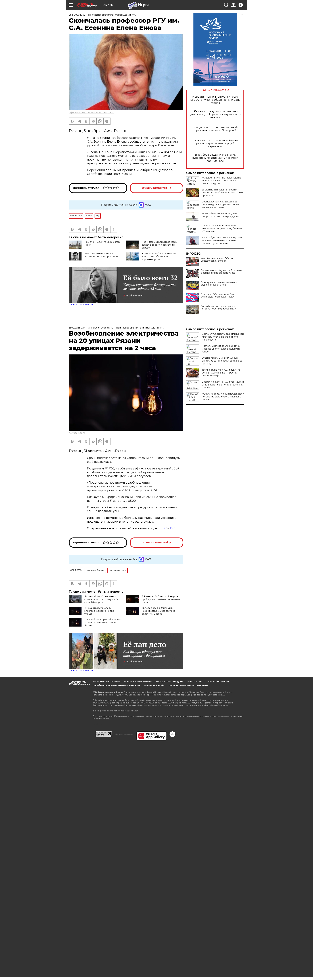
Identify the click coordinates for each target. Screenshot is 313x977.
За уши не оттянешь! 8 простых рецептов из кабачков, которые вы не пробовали (223, 192)
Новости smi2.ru (81, 304)
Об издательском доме (169, 682)
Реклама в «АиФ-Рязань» (138, 682)
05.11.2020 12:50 (77, 14)
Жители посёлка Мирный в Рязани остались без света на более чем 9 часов (158, 611)
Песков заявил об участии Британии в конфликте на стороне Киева (221, 271)
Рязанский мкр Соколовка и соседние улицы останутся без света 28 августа (101, 599)
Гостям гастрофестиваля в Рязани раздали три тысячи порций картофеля (215, 143)
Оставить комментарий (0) (157, 188)
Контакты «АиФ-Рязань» (106, 682)
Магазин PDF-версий (217, 682)
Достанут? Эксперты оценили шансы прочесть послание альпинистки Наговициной (223, 336)
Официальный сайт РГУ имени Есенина (91, 112)
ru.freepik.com (77, 433)
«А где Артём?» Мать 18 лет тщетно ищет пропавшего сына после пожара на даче (221, 180)
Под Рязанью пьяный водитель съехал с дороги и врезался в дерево (159, 245)
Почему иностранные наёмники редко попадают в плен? (219, 283)
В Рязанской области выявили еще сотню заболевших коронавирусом (159, 256)
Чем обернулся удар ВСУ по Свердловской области (217, 259)
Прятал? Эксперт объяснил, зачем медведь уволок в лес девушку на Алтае (221, 348)
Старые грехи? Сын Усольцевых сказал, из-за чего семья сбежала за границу (222, 360)
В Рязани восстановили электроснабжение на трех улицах (99, 611)
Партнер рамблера (124, 734)
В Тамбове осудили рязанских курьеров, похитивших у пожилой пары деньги (215, 158)
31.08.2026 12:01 (77, 327)
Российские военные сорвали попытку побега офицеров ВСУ (218, 307)
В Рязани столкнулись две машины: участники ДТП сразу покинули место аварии (215, 114)
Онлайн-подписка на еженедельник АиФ (116, 685)
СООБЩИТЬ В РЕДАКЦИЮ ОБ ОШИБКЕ (188, 685)
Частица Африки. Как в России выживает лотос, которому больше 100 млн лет (222, 228)
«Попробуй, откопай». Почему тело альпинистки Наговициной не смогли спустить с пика (222, 240)
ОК (172, 528)
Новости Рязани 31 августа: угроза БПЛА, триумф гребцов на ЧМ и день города (215, 99)
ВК (164, 528)
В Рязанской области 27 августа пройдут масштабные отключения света (161, 599)
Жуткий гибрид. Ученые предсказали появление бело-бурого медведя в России (223, 396)
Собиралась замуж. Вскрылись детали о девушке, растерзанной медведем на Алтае (220, 204)
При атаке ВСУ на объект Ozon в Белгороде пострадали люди (219, 295)
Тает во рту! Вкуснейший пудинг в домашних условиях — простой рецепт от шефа (221, 372)
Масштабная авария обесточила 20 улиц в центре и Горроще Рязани (102, 622)
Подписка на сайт (154, 685)
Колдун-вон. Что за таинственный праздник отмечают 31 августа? (215, 129)
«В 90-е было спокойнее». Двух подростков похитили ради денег (221, 215)
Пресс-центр (194, 682)
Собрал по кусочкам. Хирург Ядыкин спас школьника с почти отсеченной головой (223, 384)
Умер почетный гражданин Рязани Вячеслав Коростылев (101, 255)
